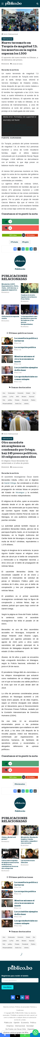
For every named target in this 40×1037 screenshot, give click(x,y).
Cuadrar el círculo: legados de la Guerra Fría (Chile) (29, 297)
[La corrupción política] (7, 350)
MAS (17, 396)
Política (33, 1023)
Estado (28, 393)
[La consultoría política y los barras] (7, 341)
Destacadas (11, 393)
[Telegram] (31, 248)
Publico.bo (20, 269)
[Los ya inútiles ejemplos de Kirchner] (7, 370)
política (10, 400)
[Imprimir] (35, 248)
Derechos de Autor (8, 1007)
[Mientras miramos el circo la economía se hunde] (7, 359)
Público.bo (8, 1023)
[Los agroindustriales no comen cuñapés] (7, 379)
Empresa (10, 1026)
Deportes (30, 1029)
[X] (19, 248)
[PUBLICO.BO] (13, 3)
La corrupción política (25, 347)
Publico (33, 400)
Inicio (5, 34)
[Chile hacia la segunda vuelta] (10, 309)
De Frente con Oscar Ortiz (16, 1029)
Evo (34, 393)
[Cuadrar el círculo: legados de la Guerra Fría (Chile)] (29, 288)
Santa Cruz (18, 403)
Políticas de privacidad (22, 1007)
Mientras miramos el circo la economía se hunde (24, 359)
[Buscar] (37, 4)
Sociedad (29, 1026)
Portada (15, 242)
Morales (24, 396)
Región (26, 242)
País (4, 400)
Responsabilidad (7, 403)
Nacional (31, 396)
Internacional (13, 34)
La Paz (11, 396)
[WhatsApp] (27, 248)
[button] (35, 1032)
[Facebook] (15, 248)
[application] (20, 125)
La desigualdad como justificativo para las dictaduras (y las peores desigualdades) (29, 320)
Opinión (16, 1023)
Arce (4, 393)
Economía (20, 393)
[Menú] (3, 4)
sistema (26, 403)
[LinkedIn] (23, 248)
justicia (5, 396)
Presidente (25, 400)
